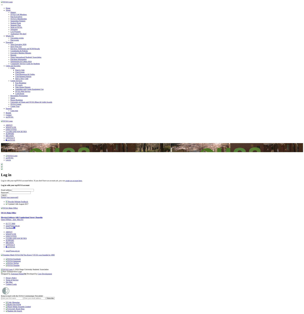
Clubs (12, 68)
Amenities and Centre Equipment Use (29, 89)
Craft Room (19, 94)
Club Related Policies (23, 76)
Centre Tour (14, 106)
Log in (8, 160)
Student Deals (15, 23)
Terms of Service (12, 280)
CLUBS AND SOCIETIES (16, 132)
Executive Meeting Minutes (20, 53)
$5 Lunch (18, 85)
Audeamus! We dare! (18, 34)
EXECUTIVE (11, 129)
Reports (13, 55)
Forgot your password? (9, 197)
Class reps (14, 111)
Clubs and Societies (13, 66)
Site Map (9, 282)
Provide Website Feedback (18, 202)
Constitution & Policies (19, 51)
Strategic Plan (15, 25)
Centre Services (16, 81)
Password (5, 193)
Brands (8, 113)
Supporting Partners (17, 21)
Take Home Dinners (22, 87)
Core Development (45, 274)
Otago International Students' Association (25, 57)
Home (8, 8)
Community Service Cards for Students (25, 64)
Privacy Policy (11, 278)
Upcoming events (17, 38)
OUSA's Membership (18, 19)
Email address (6, 190)
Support (9, 109)
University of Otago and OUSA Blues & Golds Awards (31, 102)
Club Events (19, 72)
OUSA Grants (15, 104)
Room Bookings (16, 100)
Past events (14, 40)
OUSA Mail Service (22, 91)
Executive (9, 42)
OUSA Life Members (18, 15)
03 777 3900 (10, 224)
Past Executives (16, 17)
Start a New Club (21, 79)
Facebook (10, 228)
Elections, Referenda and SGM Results (25, 49)
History (13, 12)
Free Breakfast (20, 83)
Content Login (11, 284)
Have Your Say (16, 47)
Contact (9, 115)
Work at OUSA (16, 27)
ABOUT (9, 125)
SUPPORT (10, 134)
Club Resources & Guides (25, 74)
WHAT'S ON (11, 127)
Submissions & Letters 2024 (21, 62)
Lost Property (15, 32)
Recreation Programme (19, 96)
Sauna (12, 98)
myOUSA (9, 117)
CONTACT (10, 138)
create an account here (73, 181)
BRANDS (10, 136)
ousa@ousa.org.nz (13, 226)
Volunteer (14, 29)
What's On (10, 36)
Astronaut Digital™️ (18, 274)
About (8, 10)
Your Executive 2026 (18, 44)
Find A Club (19, 70)
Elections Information (18, 59)
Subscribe (50, 298)
